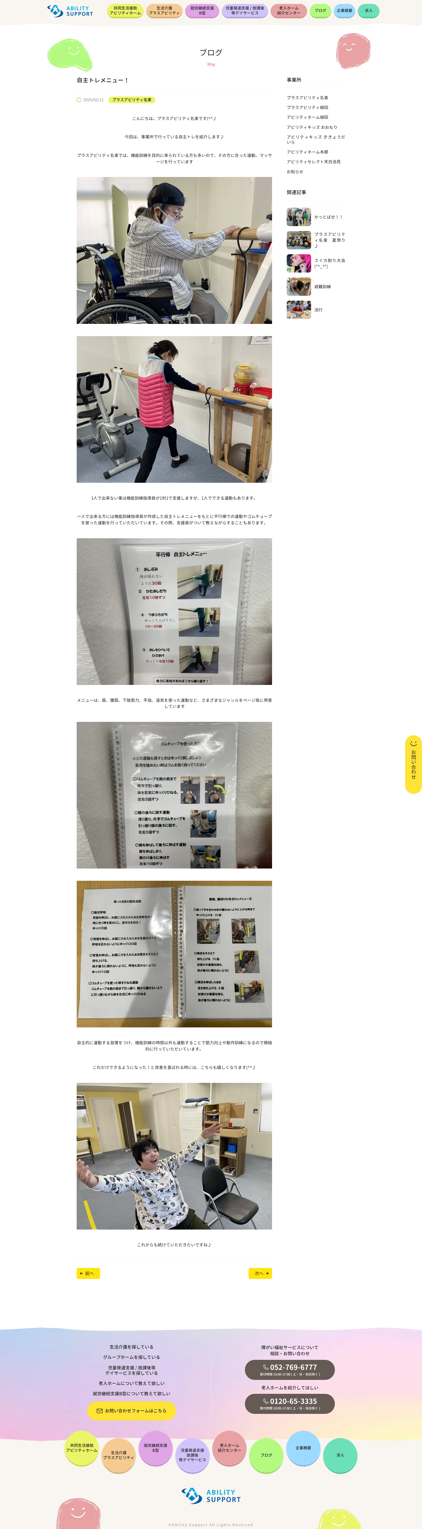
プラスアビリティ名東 (131, 99)
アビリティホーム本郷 (307, 152)
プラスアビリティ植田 (307, 107)
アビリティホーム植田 (307, 117)
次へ (259, 1273)
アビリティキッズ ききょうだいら (316, 139)
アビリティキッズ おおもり (312, 127)
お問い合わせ (413, 764)
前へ (89, 1273)
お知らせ (295, 172)
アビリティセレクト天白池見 (314, 162)
